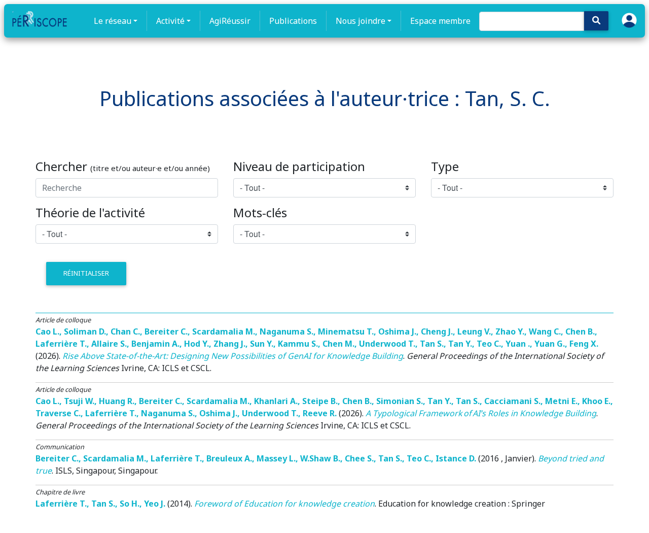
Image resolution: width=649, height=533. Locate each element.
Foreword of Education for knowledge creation (284, 503)
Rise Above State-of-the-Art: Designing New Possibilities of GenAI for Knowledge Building (232, 355)
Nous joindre (360, 20)
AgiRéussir (229, 20)
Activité (170, 20)
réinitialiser (86, 273)
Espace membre (440, 20)
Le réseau (112, 20)
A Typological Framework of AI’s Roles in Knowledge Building (481, 413)
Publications (293, 20)
